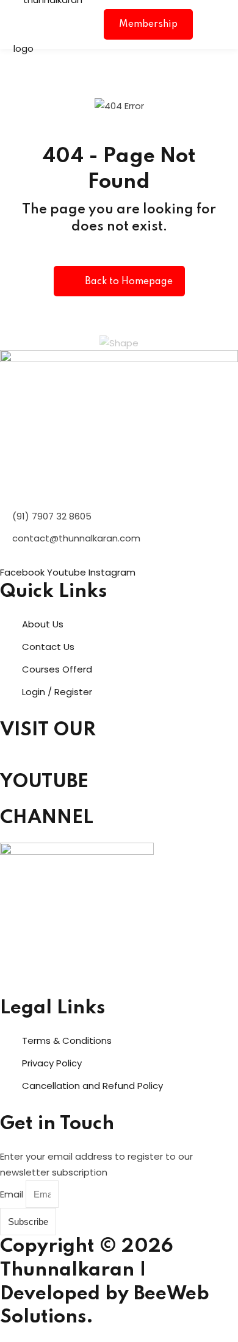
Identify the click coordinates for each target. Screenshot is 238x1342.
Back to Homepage (129, 282)
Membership (148, 24)
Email (13, 1194)
